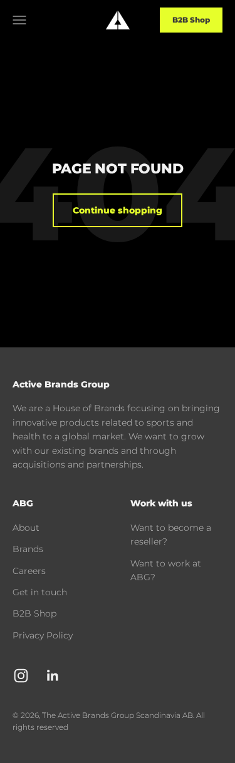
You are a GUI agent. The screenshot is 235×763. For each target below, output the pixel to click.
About (26, 527)
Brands (28, 549)
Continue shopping (117, 210)
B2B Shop (191, 19)
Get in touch (40, 592)
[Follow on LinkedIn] (52, 675)
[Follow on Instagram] (21, 675)
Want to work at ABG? (165, 570)
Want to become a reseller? (170, 534)
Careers (29, 570)
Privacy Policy (43, 635)
